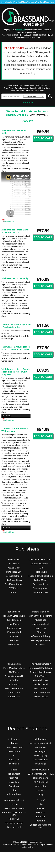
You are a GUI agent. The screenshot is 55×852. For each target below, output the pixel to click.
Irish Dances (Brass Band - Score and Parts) (15, 231)
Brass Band (8, 88)
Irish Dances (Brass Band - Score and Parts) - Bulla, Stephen (15, 372)
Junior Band (35, 88)
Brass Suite (14, 759)
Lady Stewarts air (40, 769)
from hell (14, 777)
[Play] (3, 416)
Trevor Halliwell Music (40, 672)
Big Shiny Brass (14, 580)
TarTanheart (14, 773)
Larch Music (14, 644)
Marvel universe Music (40, 743)
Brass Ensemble (21, 88)
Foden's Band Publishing (40, 575)
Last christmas (40, 759)
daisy (40, 794)
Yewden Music (41, 696)
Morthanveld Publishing (41, 615)
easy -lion (14, 782)
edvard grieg (40, 755)
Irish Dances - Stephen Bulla (13, 132)
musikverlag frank (40, 624)
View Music (9, 221)
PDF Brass (40, 644)
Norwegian (40, 751)
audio (14, 769)
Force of (40, 800)
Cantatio (14, 592)
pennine (41, 820)
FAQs (36, 844)
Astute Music (14, 567)
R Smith (14, 680)
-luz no (14, 804)
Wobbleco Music (41, 684)
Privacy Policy (27, 844)
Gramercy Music (41, 588)
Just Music (14, 624)
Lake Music (14, 640)
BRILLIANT (14, 819)
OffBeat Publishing (40, 636)
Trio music (14, 763)
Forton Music (40, 580)
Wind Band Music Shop (44, 2)
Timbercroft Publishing (40, 668)
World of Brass (40, 688)
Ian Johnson (14, 611)
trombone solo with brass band (14, 813)
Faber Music (41, 571)
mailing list (20, 29)
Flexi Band (46, 88)
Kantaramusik (14, 628)
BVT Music (14, 588)
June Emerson (14, 619)
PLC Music (14, 672)
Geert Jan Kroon (40, 584)
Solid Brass (14, 684)
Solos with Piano (17, 90)
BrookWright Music (14, 584)
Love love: (40, 790)
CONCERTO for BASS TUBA (41, 773)
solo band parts (40, 777)
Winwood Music (40, 680)
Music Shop (40, 619)
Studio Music (14, 692)
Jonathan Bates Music (14, 615)
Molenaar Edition (40, 611)
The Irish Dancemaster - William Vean (14, 429)
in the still (40, 816)
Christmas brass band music (40, 825)
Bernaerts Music (14, 575)
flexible (14, 743)
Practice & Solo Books (35, 90)
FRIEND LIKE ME (41, 782)
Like (41, 804)
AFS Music (14, 563)
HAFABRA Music (40, 592)
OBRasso (40, 812)
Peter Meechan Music (14, 668)
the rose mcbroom (14, 823)
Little (14, 790)
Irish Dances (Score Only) (15, 278)
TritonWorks (40, 676)
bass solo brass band (14, 808)
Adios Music (14, 559)
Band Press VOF (14, 571)
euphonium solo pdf (14, 800)
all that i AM (40, 739)
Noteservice (40, 628)
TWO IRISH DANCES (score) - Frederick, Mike (16, 325)
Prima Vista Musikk (14, 676)
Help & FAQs (27, 102)
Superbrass (14, 696)
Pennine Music (14, 663)
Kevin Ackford (14, 632)
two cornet (40, 747)
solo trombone (14, 794)
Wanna (40, 808)
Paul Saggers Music (40, 640)
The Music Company (41, 663)
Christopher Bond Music (41, 559)
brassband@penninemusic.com (27, 37)
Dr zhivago (40, 763)
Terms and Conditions (11, 844)
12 (14, 755)
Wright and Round (41, 692)
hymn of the (40, 786)
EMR (40, 567)
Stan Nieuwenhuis (14, 688)
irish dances (14, 739)
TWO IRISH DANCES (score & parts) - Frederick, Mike (15, 348)
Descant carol (14, 827)
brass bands (14, 751)
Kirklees (14, 636)
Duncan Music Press (41, 563)
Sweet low (14, 786)
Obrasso (41, 632)
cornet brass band (14, 747)
